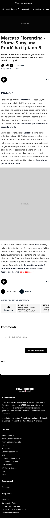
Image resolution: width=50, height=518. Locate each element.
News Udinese (8, 435)
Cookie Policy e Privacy (11, 506)
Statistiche (6, 448)
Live (3, 455)
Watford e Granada (9, 468)
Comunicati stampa (10, 461)
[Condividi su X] (11, 65)
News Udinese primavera (12, 439)
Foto (3, 471)
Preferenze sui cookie (10, 512)
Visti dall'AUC (7, 465)
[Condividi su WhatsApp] (2, 65)
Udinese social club (10, 452)
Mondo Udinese (9, 9)
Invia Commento (36, 350)
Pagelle (5, 445)
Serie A (38, 9)
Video (4, 474)
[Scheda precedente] (4, 80)
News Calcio (26, 9)
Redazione (6, 487)
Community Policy (9, 503)
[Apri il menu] (3, 2)
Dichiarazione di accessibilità (14, 509)
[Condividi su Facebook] (7, 65)
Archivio (5, 499)
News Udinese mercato (11, 442)
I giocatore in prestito (11, 458)
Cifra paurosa (26, 271)
